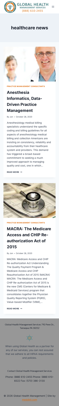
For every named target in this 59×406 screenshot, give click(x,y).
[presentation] (29, 64)
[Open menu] (53, 6)
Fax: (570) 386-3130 (33, 380)
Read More (14, 172)
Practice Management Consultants (26, 86)
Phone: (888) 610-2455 (18, 376)
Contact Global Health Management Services (29, 370)
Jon (11, 117)
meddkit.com (29, 399)
